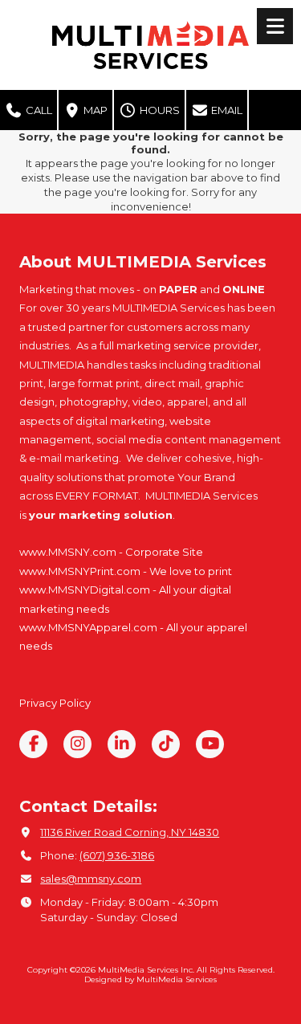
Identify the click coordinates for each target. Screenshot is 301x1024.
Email (225, 110)
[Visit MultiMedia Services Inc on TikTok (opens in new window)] (166, 744)
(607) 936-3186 (116, 855)
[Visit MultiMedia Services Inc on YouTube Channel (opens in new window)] (210, 744)
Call (37, 110)
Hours (158, 110)
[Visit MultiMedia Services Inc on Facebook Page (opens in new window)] (33, 744)
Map (94, 110)
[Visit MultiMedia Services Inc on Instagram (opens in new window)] (77, 744)
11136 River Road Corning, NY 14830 (129, 832)
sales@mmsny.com (90, 878)
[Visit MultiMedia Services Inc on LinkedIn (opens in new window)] (122, 744)
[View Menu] (275, 26)
